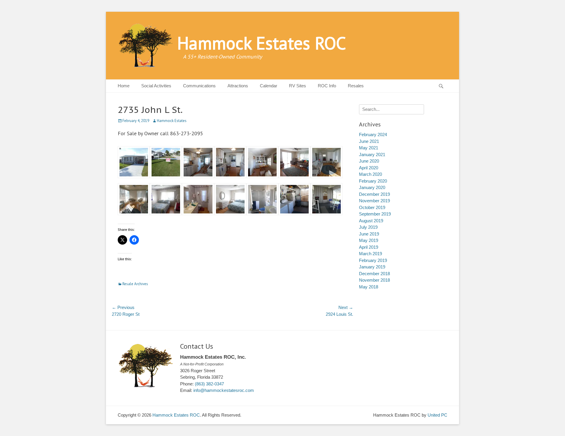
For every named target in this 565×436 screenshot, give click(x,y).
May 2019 (368, 240)
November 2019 (374, 200)
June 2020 (369, 160)
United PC (437, 414)
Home (123, 85)
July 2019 (368, 227)
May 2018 (368, 286)
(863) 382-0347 (209, 383)
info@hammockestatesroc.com (223, 390)
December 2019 (374, 194)
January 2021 (372, 154)
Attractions (237, 85)
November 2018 (374, 280)
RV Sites (297, 85)
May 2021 (368, 147)
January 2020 (372, 187)
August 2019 (371, 220)
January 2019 (372, 266)
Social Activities (156, 85)
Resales (356, 85)
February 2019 (373, 260)
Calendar (268, 85)
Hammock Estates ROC (261, 42)
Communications (199, 85)
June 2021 (369, 141)
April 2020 (368, 167)
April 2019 (368, 247)
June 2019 (369, 233)
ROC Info (327, 85)
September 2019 (375, 213)
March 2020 (370, 174)
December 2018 (374, 273)
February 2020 (373, 180)
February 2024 (373, 134)
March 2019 (370, 253)
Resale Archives (135, 283)
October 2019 (372, 207)
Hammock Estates (172, 120)
